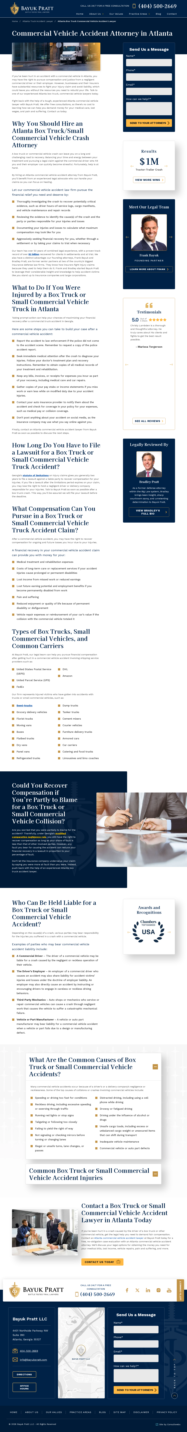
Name (130, 55)
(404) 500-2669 (97, 1294)
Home (79, 13)
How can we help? (138, 98)
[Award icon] (149, 920)
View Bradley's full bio (148, 512)
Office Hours (24, 1387)
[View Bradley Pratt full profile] (149, 452)
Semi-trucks (24, 705)
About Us (95, 13)
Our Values (116, 13)
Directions (24, 1374)
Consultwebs (173, 1424)
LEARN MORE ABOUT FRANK (147, 269)
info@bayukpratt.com (33, 1359)
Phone (130, 70)
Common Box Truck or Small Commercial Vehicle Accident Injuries (89, 1174)
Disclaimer (141, 1412)
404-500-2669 (29, 1351)
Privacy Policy (167, 1412)
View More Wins (147, 179)
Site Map (120, 1412)
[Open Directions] (81, 1352)
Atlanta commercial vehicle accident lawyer (119, 1238)
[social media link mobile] (127, 1290)
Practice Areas (138, 13)
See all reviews (147, 421)
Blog (158, 13)
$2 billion (33, 254)
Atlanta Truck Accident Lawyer (37, 21)
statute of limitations (36, 475)
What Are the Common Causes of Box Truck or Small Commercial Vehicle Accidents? (82, 1066)
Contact (172, 13)
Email (130, 84)
